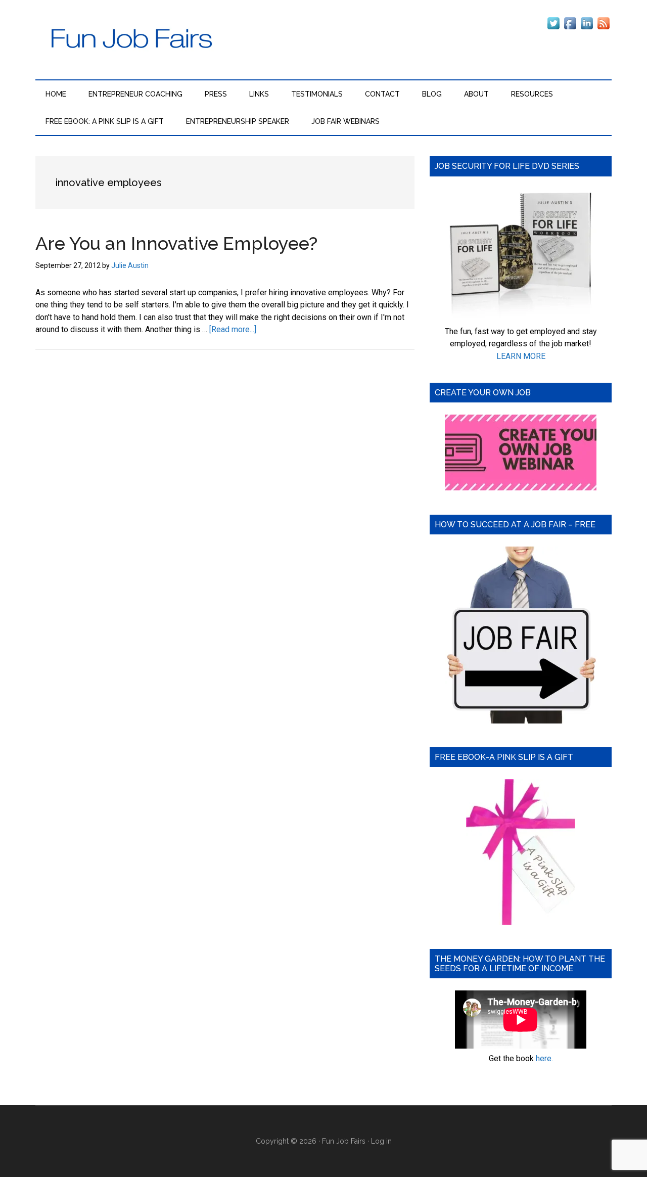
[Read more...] (232, 329)
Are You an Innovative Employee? (176, 243)
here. (544, 1058)
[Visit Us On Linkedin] (586, 28)
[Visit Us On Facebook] (570, 28)
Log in (381, 1141)
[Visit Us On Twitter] (553, 28)
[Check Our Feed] (603, 28)
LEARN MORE (520, 356)
